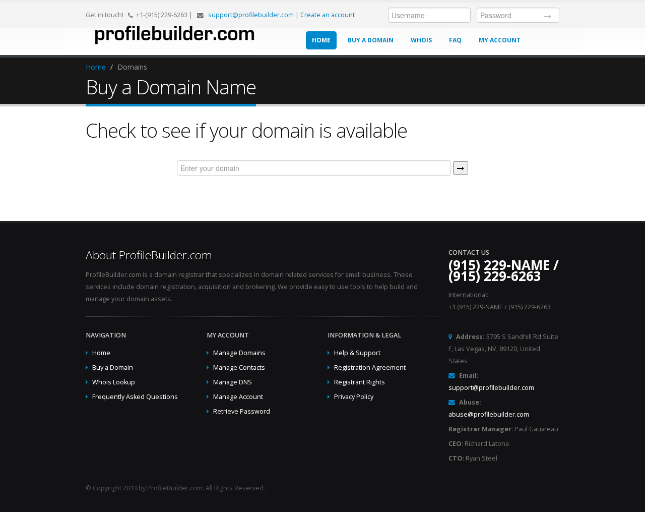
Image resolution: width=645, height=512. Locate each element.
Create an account (327, 15)
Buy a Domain (371, 40)
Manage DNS (232, 382)
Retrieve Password (241, 411)
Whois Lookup (113, 382)
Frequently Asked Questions (135, 396)
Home (321, 40)
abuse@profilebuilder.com (488, 414)
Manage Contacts (239, 367)
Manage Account (238, 396)
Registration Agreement (370, 367)
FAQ (455, 40)
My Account (500, 40)
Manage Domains (239, 353)
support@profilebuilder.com (251, 15)
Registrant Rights (359, 382)
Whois (421, 40)
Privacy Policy (353, 396)
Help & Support (357, 353)
